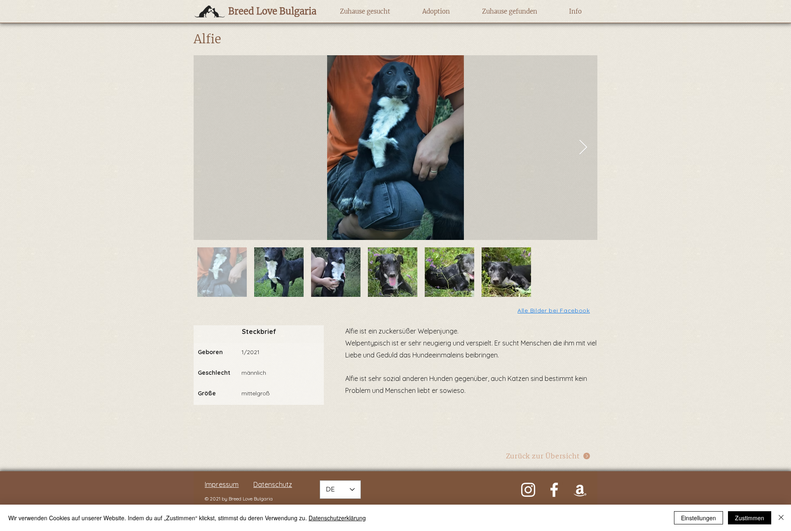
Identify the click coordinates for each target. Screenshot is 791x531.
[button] (365, 11)
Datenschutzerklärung (337, 518)
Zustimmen (749, 518)
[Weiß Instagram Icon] (528, 489)
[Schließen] (781, 517)
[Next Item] (583, 148)
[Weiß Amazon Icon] (580, 489)
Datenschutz (272, 484)
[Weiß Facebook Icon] (554, 489)
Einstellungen (698, 518)
